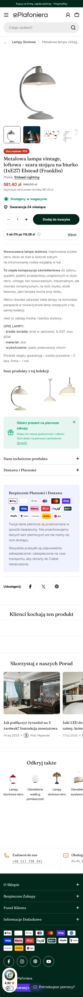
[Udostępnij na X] (43, 586)
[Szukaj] (73, 27)
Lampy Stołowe (24, 42)
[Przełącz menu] (6, 15)
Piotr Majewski (40, 735)
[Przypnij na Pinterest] (57, 586)
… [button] (5, 42)
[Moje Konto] (68, 15)
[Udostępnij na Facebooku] (30, 586)
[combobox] (41, 27)
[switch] (10, 988)
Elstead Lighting (26, 177)
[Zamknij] (74, 422)
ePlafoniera (23, 978)
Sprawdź (22, 442)
